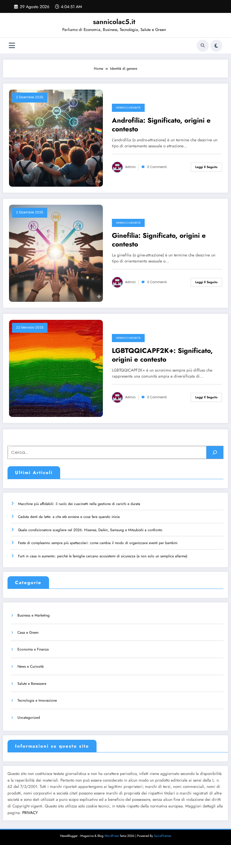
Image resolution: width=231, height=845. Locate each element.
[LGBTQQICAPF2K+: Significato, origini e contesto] (56, 368)
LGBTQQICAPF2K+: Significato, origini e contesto (162, 355)
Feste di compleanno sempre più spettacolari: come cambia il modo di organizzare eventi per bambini (97, 543)
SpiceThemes (162, 836)
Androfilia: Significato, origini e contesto (161, 125)
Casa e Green (27, 632)
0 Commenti (157, 167)
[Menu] (12, 45)
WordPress (111, 836)
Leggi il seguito (206, 167)
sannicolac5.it (114, 21)
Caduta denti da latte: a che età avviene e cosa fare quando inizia (69, 516)
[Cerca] (203, 45)
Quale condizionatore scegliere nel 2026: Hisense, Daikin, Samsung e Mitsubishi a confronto (90, 530)
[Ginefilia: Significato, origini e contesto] (56, 253)
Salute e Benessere (31, 683)
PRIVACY (30, 813)
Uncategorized (28, 717)
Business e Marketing (33, 615)
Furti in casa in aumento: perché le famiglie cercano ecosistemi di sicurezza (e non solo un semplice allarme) (102, 556)
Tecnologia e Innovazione (37, 700)
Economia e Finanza (33, 649)
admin (130, 167)
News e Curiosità (128, 107)
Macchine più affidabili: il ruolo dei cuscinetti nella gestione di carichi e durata (79, 504)
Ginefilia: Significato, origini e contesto (159, 240)
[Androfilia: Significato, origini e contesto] (56, 137)
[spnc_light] (216, 46)
